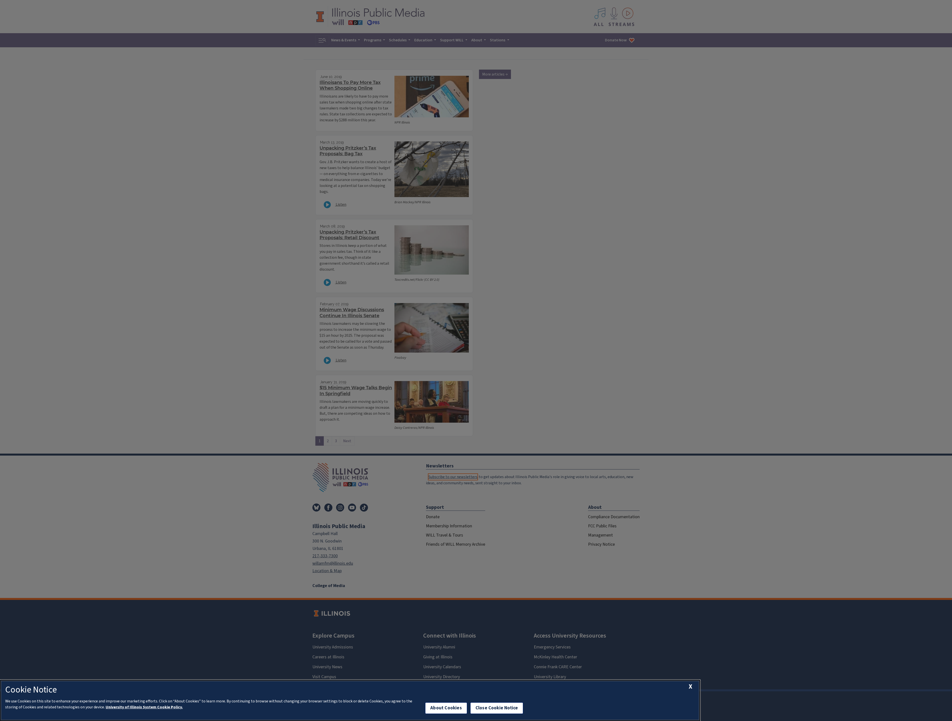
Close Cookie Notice (497, 708)
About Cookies (446, 708)
